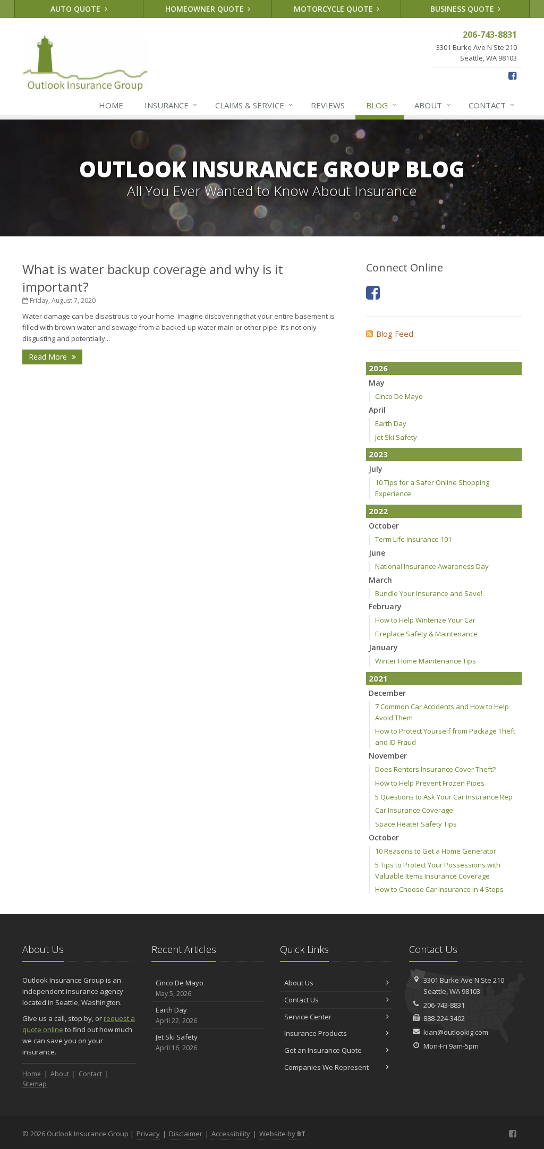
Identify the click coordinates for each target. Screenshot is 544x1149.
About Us (298, 983)
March (380, 580)
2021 (378, 678)
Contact (491, 104)
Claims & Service (254, 104)
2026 (378, 368)
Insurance (170, 104)
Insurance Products (315, 1033)
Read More (49, 357)
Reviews (328, 105)
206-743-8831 (444, 1005)
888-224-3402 (444, 1018)
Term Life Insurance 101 (413, 539)
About (432, 104)
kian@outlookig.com (455, 1032)
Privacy (148, 1133)
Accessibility (230, 1133)
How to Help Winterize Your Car (425, 620)
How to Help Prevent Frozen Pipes (429, 783)
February (385, 606)
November (388, 756)
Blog (381, 104)
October (384, 526)
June (377, 553)
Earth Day (390, 423)
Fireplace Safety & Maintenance (426, 634)
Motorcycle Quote (334, 9)
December (387, 693)
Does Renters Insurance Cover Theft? (435, 769)
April (377, 410)
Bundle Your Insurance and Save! (428, 593)
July (375, 469)
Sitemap (34, 1083)
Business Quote (463, 9)
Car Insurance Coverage (414, 810)
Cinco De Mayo (399, 396)
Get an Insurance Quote (323, 1050)
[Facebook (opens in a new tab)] (512, 75)
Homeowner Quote (205, 9)
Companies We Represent (326, 1067)
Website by (282, 1133)
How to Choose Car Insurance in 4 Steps (439, 889)
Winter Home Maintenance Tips (425, 661)
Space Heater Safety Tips (416, 824)
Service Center (308, 1017)
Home (111, 105)
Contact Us (301, 1000)
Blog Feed (394, 333)
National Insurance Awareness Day (432, 566)
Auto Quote (76, 9)
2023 (378, 454)
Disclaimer (185, 1133)
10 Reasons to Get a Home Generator (435, 851)
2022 (378, 511)
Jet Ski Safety (396, 437)
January (383, 647)
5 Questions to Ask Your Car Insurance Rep (444, 797)
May (377, 383)
